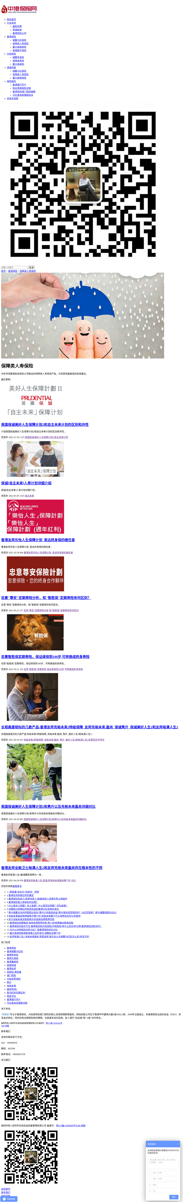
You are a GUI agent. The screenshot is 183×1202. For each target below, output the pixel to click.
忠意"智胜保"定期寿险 (35, 669)
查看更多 (17, 886)
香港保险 (11, 36)
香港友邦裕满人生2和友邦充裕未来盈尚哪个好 (47, 880)
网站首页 (11, 19)
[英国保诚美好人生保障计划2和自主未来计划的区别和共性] (35, 417)
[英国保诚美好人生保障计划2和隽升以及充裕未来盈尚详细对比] (34, 799)
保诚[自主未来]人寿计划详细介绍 (26, 483)
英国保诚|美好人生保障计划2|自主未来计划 (46, 437)
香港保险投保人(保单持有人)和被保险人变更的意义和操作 (38, 899)
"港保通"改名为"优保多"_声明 (24, 892)
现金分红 (11, 996)
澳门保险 (11, 975)
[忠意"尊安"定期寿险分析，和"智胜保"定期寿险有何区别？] (35, 590)
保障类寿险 (18, 61)
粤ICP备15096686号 (54, 1023)
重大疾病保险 (19, 47)
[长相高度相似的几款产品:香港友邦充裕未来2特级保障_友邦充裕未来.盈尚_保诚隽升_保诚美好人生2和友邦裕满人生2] (32, 720)
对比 (73, 880)
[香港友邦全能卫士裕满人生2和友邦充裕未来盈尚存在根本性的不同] (32, 861)
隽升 (9, 982)
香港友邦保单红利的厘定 (21, 895)
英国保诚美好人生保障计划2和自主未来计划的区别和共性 (45, 424)
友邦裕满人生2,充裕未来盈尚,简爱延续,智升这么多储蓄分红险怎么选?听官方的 (49, 936)
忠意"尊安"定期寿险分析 (36, 610)
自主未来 (29, 496)
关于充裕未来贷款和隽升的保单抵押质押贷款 (31, 919)
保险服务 (11, 81)
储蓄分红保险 (19, 40)
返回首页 (5, 1189)
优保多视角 (12, 98)
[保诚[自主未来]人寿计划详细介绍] (35, 476)
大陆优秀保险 (14, 979)
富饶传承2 (12, 989)
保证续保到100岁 (55, 669)
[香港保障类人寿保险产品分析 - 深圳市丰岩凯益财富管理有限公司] (19, 11)
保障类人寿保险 (21, 43)
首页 (3, 271)
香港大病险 (12, 958)
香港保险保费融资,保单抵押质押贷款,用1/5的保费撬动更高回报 (41, 923)
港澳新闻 (17, 30)
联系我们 (5, 1192)
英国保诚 (11, 965)
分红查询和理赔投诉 (23, 95)
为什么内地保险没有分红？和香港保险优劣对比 (34, 930)
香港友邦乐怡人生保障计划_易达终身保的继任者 (38, 540)
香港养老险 (12, 955)
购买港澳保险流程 (22, 88)
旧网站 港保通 (14, 972)
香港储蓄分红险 (15, 951)
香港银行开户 (19, 85)
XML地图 (5, 1026)
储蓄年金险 (18, 57)
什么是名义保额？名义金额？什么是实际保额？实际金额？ (38, 905)
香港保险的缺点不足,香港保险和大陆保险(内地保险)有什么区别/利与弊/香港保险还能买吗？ (56, 926)
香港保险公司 (19, 33)
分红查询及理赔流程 (17, 1003)
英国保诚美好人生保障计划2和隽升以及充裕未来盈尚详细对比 (48, 806)
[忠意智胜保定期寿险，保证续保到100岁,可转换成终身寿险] (35, 649)
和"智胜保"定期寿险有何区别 (64, 610)
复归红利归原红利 (16, 992)
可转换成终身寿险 (74, 669)
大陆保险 (11, 54)
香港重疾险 (12, 962)
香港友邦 (11, 968)
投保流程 (5, 1196)
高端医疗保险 (19, 50)
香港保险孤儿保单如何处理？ (23, 902)
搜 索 (31, 267)
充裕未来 (11, 986)
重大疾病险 (18, 64)
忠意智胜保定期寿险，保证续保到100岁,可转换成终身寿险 (45, 657)
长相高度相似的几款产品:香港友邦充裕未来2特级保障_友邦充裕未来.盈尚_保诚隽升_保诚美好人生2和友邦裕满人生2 (89, 727)
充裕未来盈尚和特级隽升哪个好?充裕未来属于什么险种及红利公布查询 (44, 916)
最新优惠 (17, 26)
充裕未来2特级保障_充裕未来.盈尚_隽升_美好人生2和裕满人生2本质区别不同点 (64, 740)
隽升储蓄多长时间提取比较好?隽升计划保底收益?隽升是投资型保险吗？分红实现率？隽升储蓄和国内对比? (63, 912)
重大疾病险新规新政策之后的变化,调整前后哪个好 (35, 933)
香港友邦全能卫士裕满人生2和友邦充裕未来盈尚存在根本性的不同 (51, 868)
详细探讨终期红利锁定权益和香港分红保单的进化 (34, 909)
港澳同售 (11, 67)
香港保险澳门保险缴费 (24, 91)
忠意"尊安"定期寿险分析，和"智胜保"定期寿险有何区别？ (46, 598)
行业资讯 (11, 23)
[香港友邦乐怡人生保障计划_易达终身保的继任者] (35, 533)
